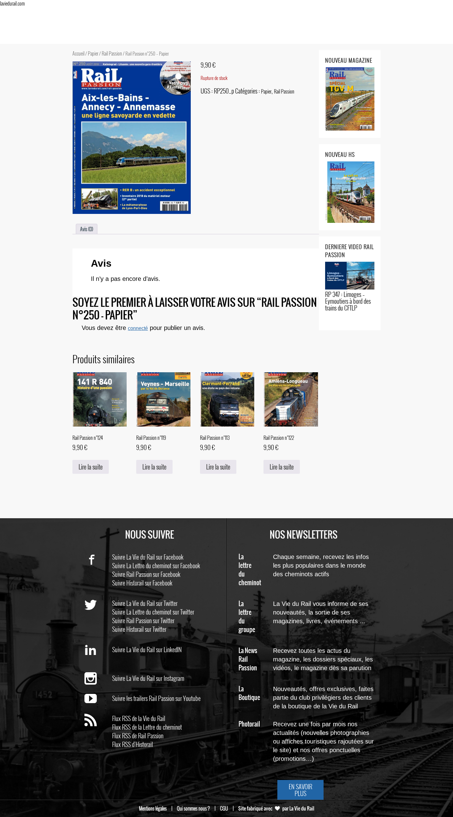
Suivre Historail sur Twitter (139, 629)
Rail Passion (112, 53)
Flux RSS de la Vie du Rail (138, 718)
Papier (93, 53)
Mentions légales (153, 808)
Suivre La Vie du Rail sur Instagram (148, 678)
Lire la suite (91, 466)
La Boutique (249, 693)
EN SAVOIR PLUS (300, 790)
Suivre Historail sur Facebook (142, 582)
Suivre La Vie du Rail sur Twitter (145, 603)
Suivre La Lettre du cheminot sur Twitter (153, 611)
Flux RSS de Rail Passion (137, 735)
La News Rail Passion (248, 659)
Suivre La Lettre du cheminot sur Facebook (156, 565)
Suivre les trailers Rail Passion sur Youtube (156, 698)
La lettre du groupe (247, 616)
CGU (224, 808)
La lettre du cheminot (250, 569)
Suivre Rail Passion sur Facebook (146, 574)
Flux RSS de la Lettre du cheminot (147, 727)
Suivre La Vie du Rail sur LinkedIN (147, 649)
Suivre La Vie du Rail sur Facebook (147, 556)
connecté (138, 328)
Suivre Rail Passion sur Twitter (143, 620)
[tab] (86, 229)
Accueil (78, 53)
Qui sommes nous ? (193, 808)
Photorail (249, 724)
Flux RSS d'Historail (132, 744)
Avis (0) (86, 229)
